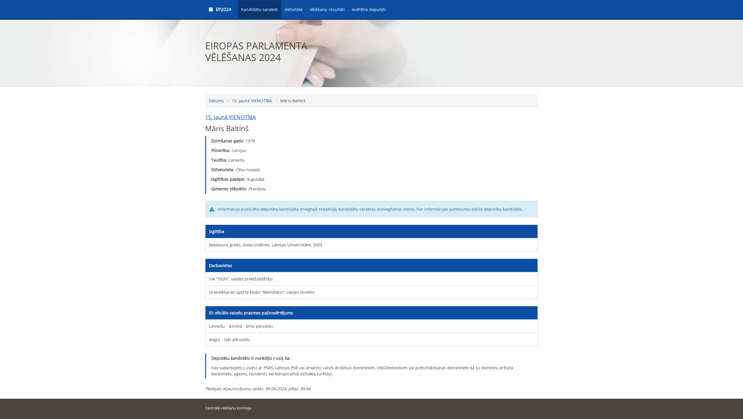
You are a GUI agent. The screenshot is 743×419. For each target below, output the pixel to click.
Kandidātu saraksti (259, 9)
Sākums (216, 100)
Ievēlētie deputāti (369, 9)
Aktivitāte (294, 9)
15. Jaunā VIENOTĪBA (252, 100)
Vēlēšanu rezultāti (327, 9)
